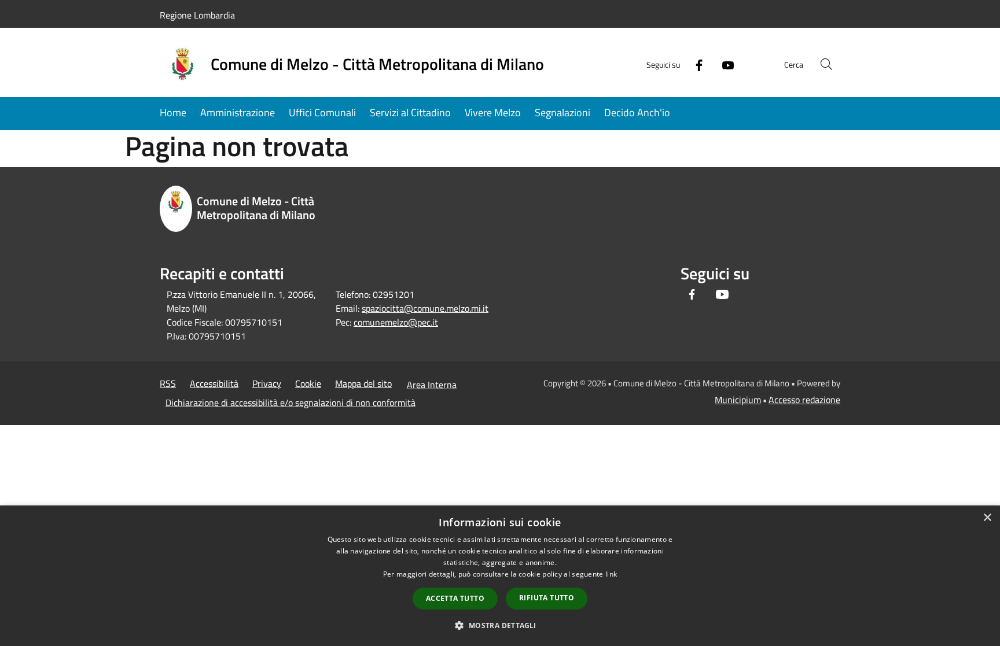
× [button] (987, 518)
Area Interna (432, 385)
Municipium (738, 400)
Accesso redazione (804, 400)
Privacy (266, 383)
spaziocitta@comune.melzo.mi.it (425, 308)
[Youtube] (723, 64)
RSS (168, 383)
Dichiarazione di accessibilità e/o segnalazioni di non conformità (291, 402)
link (611, 574)
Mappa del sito (363, 383)
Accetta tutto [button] (455, 598)
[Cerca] (826, 64)
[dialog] (500, 575)
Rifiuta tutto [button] (546, 598)
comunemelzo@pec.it (396, 322)
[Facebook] (694, 64)
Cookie (308, 383)
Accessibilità (214, 383)
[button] (500, 625)
